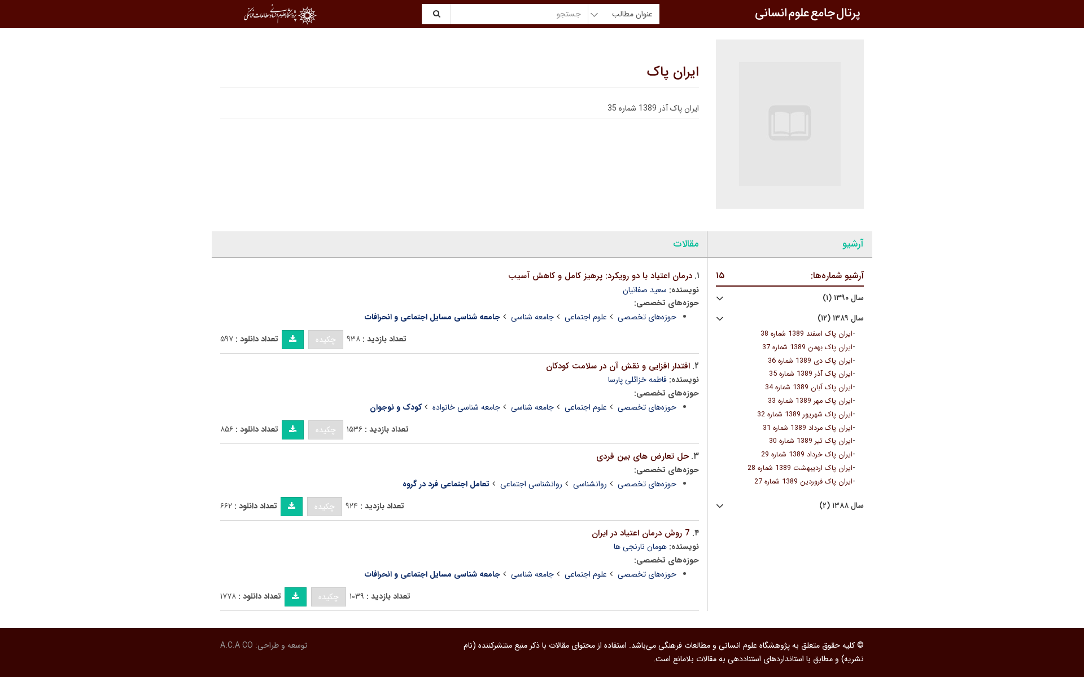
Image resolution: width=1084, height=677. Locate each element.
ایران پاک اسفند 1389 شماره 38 (806, 334)
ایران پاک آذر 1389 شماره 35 (811, 374)
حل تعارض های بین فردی (642, 456)
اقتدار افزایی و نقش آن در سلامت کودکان (618, 366)
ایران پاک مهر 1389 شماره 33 (810, 401)
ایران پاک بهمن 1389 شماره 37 (807, 347)
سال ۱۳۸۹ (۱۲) (841, 318)
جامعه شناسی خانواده (466, 407)
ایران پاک (673, 72)
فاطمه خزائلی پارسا (637, 379)
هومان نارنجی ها (640, 546)
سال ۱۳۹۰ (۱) (843, 298)
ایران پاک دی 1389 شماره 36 (810, 361)
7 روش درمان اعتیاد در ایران (641, 533)
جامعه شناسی (532, 317)
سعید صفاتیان (645, 290)
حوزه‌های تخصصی (647, 317)
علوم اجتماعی (586, 317)
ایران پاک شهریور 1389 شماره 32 (805, 414)
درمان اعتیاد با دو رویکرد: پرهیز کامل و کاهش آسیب (600, 276)
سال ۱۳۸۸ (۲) (841, 506)
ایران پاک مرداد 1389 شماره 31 (808, 428)
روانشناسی (590, 484)
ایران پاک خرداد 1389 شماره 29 (807, 454)
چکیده (326, 339)
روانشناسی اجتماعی (531, 484)
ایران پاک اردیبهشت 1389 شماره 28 (800, 468)
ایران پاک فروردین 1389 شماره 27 (803, 481)
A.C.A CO (236, 645)
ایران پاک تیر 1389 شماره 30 (811, 441)
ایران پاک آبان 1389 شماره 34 (809, 387)
